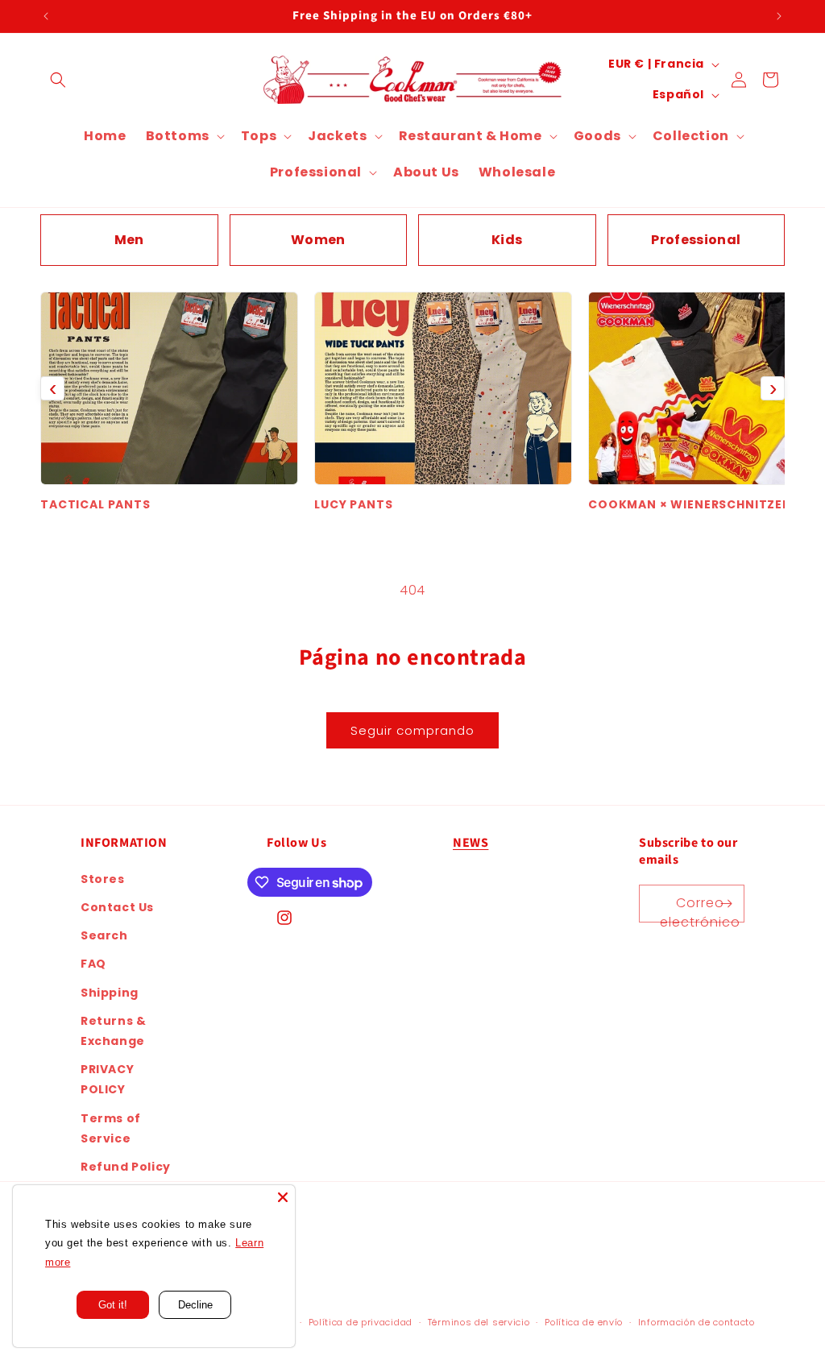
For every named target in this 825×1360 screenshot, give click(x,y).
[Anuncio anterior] (46, 16)
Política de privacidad (360, 1322)
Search (104, 935)
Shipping (110, 993)
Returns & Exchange (113, 1031)
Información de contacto (696, 1322)
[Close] (283, 1197)
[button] (58, 79)
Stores (103, 879)
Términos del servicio (479, 1322)
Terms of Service (111, 1128)
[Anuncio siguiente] (779, 16)
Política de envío (584, 1322)
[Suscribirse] (726, 904)
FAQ (93, 964)
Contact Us (117, 907)
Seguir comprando (412, 730)
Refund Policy (126, 1167)
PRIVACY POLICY (107, 1079)
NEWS (470, 843)
